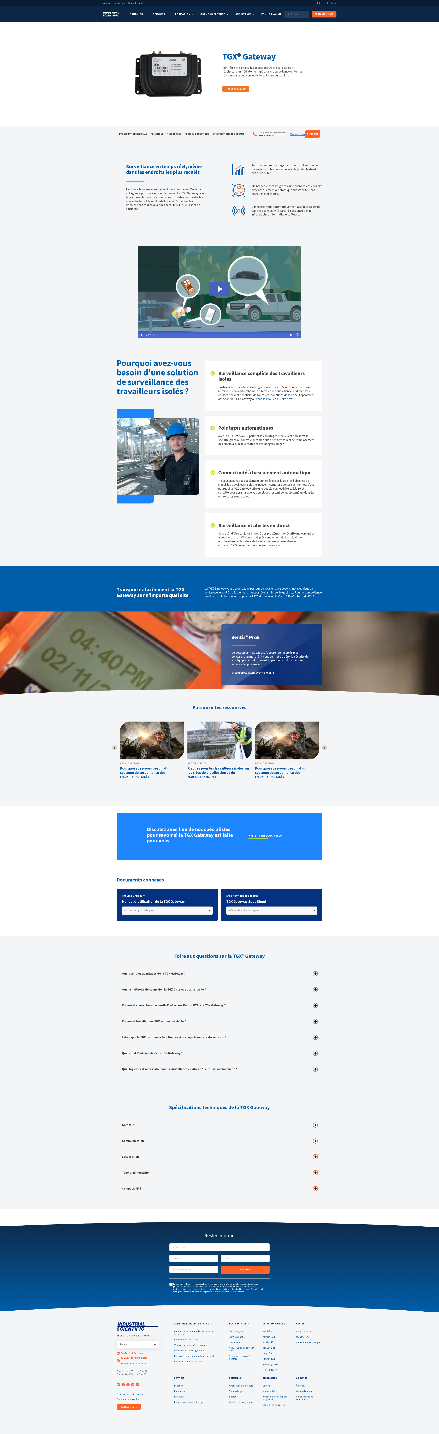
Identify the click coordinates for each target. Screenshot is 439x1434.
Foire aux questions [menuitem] (197, 134)
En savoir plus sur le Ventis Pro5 (252, 673)
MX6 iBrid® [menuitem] (268, 1342)
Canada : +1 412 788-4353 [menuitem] (134, 1358)
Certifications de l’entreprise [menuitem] (304, 1398)
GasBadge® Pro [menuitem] (270, 1364)
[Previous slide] (114, 747)
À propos (107, 3)
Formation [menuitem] (179, 1391)
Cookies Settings (129, 1407)
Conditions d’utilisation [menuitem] (128, 1399)
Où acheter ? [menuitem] (302, 1337)
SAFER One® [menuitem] (235, 1342)
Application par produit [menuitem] (241, 1386)
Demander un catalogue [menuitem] (308, 1342)
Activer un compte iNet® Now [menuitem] (241, 1349)
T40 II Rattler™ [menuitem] (270, 1370)
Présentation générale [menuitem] (133, 134)
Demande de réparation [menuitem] (186, 1339)
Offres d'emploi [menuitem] (304, 1391)
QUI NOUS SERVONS (213, 14)
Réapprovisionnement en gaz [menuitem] (189, 1402)
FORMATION (182, 14)
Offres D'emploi (136, 3)
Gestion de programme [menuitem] (241, 1402)
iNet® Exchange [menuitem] (237, 1337)
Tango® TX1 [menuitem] (269, 1353)
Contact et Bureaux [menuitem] (132, 1353)
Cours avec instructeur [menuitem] (274, 1405)
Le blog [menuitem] (266, 1386)
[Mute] (290, 335)
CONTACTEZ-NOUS (324, 14)
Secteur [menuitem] (233, 1397)
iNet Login (331, 3)
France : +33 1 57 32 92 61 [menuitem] (134, 1363)
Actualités (119, 3)
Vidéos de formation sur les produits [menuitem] (275, 1398)
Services (159, 14)
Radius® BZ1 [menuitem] (269, 1348)
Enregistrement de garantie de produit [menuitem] (194, 1356)
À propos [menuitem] (301, 1386)
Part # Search (271, 14)
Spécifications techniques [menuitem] (228, 134)
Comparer (312, 134)
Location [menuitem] (178, 1386)
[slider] (220, 335)
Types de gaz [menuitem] (236, 1391)
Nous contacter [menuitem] (304, 1331)
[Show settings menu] (297, 335)
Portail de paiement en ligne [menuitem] (188, 1361)
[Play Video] (141, 335)
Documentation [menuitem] (270, 1391)
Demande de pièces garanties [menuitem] (189, 1350)
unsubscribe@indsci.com (239, 1289)
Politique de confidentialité (185, 1291)
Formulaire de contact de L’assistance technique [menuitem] (193, 1333)
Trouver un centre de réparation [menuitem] (190, 1345)
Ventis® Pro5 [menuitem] (269, 1331)
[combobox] (167, 911)
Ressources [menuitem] (174, 134)
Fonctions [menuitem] (157, 134)
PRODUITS (136, 14)
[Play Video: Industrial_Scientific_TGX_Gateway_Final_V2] (219, 289)
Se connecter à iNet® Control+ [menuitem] (240, 1357)
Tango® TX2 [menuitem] (269, 1359)
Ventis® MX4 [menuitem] (269, 1337)
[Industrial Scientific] (115, 14)
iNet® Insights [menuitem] (236, 1331)
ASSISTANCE (243, 14)
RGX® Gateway (261, 596)
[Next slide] (324, 747)
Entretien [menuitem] (179, 1397)
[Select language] (318, 3)
